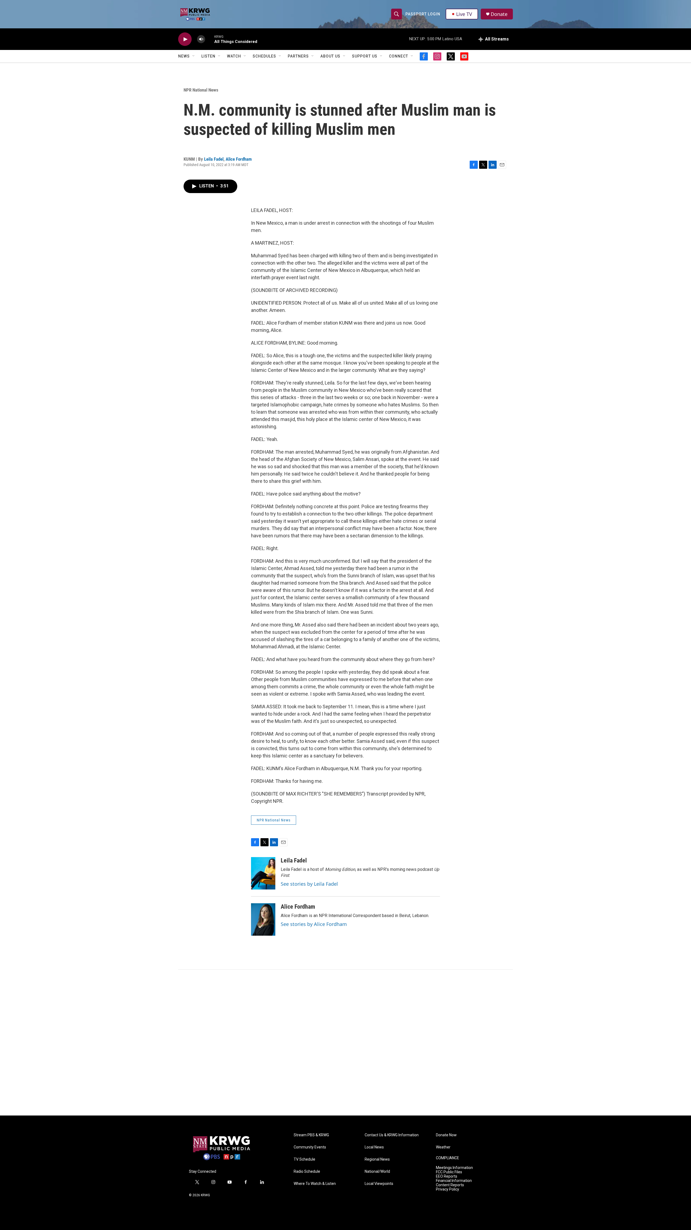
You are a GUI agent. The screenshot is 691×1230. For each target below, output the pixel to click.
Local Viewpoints (379, 1184)
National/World (377, 1172)
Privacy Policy (447, 1189)
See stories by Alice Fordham (314, 924)
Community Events (310, 1147)
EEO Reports (446, 1176)
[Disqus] (345, 1042)
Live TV (464, 14)
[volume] (201, 39)
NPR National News (201, 90)
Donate (499, 14)
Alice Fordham (239, 159)
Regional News (377, 1159)
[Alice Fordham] (263, 919)
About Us (330, 56)
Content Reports (450, 1185)
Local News (374, 1147)
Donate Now (446, 1135)
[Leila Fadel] (263, 873)
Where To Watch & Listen (315, 1184)
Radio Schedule (307, 1172)
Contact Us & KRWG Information (392, 1135)
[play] (185, 39)
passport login (422, 14)
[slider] (210, 39)
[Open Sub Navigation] (194, 56)
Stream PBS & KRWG (311, 1135)
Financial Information (454, 1181)
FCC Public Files (449, 1172)
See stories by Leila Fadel (309, 884)
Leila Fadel (213, 159)
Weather (443, 1147)
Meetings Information (454, 1168)
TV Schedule (304, 1159)
